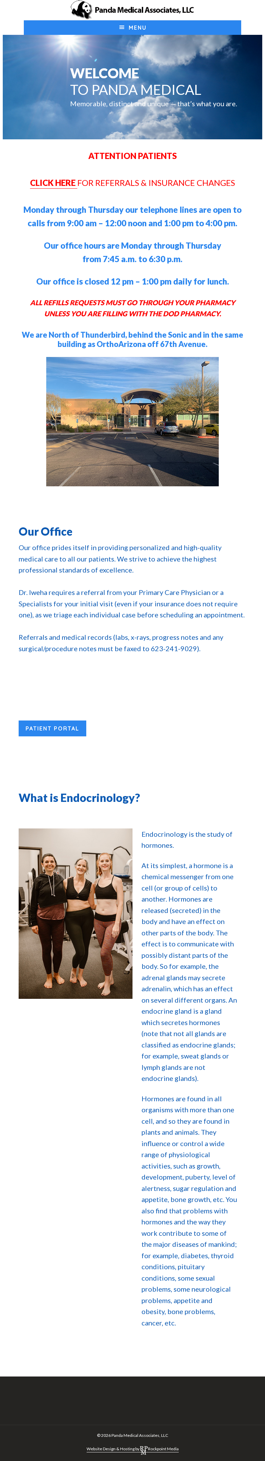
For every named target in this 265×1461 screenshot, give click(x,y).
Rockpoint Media (163, 1448)
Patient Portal (52, 728)
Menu (138, 27)
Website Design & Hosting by (113, 1448)
